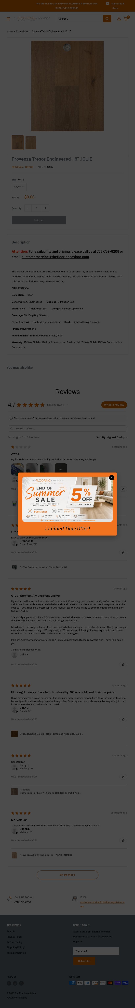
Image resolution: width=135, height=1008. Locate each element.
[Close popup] (111, 477)
